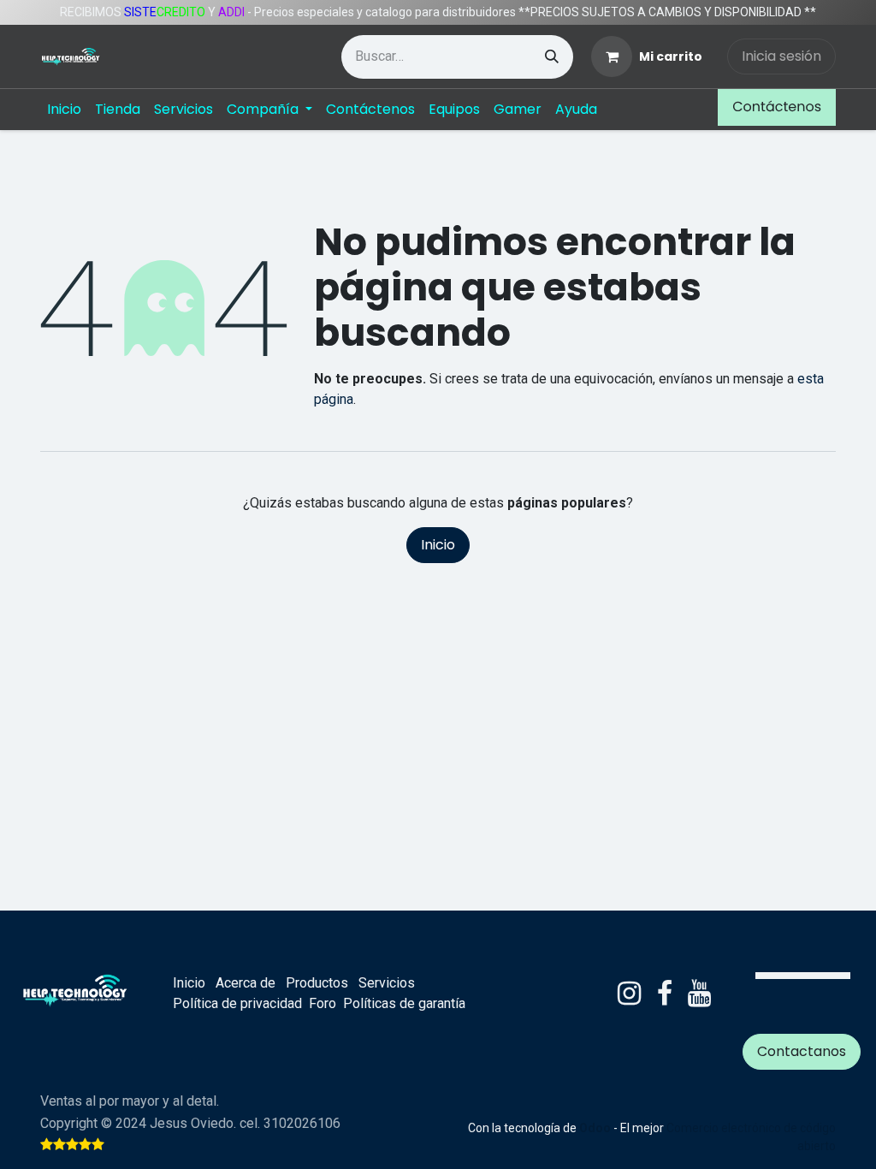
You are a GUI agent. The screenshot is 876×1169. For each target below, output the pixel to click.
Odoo (596, 1128)
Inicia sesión (781, 56)
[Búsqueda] (551, 57)
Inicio (438, 545)
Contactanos (801, 1051)
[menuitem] (64, 109)
